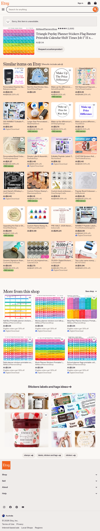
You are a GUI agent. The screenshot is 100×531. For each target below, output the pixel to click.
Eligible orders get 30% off (13, 329)
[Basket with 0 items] (95, 3)
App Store (11, 501)
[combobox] (49, 9)
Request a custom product (50, 49)
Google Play (30, 501)
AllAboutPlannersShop (46, 29)
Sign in (80, 3)
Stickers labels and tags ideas (48, 386)
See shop (89, 291)
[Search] (95, 9)
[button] (7, 515)
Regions (39, 527)
